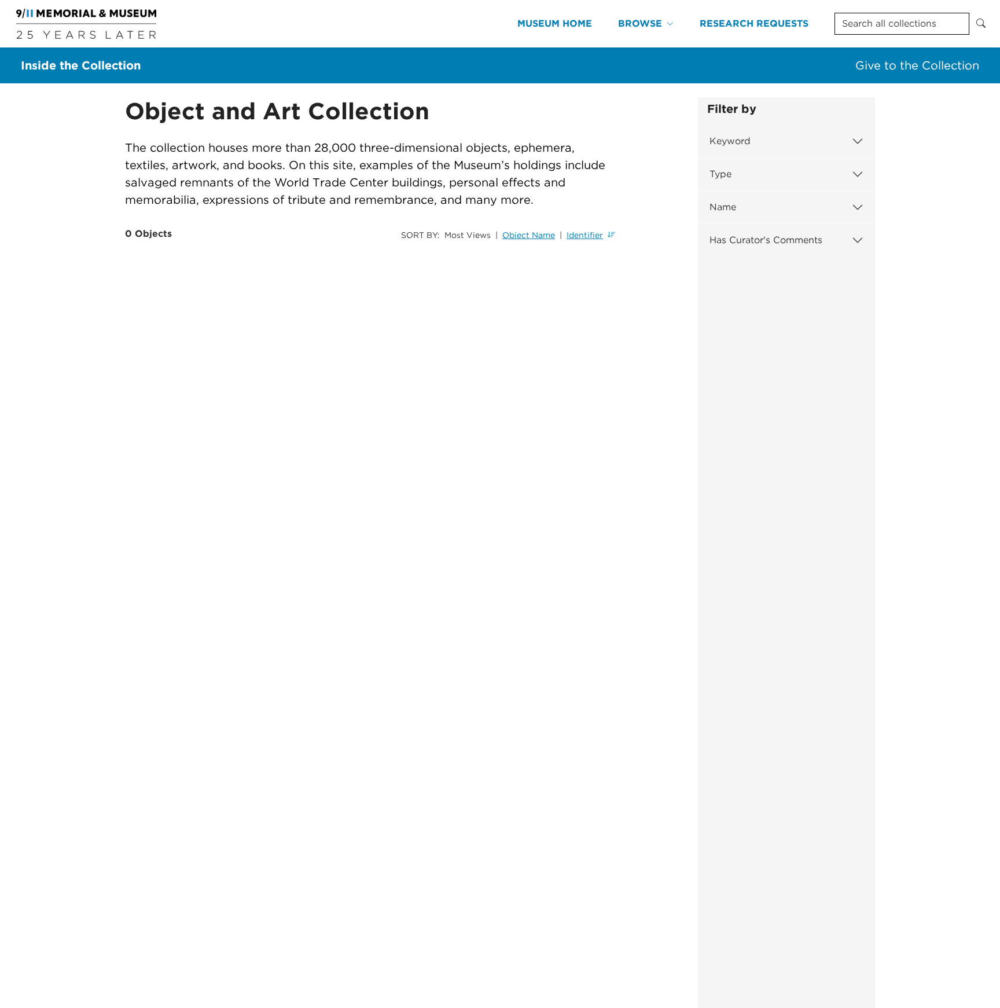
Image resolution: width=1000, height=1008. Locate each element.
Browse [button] (640, 23)
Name (722, 206)
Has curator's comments (765, 239)
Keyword (730, 140)
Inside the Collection (81, 65)
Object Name (528, 235)
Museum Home (554, 23)
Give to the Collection (917, 65)
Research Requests (754, 23)
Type (720, 173)
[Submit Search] (981, 24)
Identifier (585, 235)
